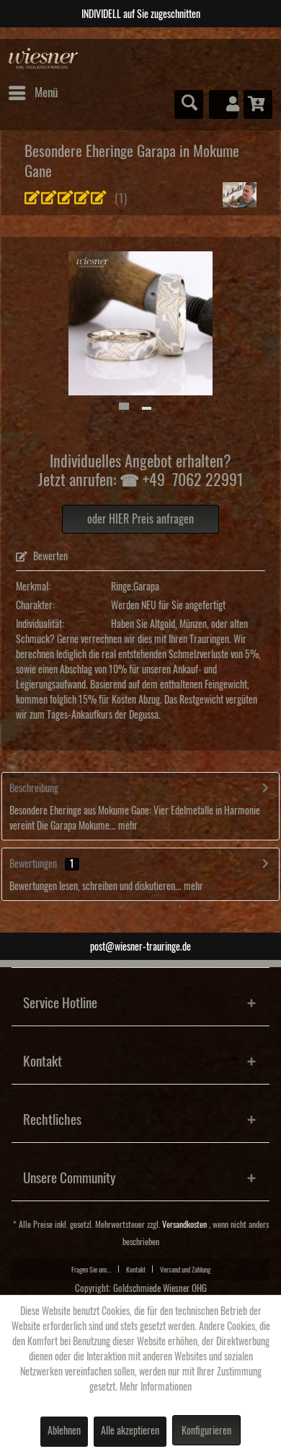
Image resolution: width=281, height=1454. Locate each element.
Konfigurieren (206, 1431)
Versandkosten (184, 1224)
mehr (127, 826)
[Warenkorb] (258, 104)
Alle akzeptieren (130, 1431)
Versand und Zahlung (185, 1269)
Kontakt (136, 1269)
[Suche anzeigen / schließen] (188, 104)
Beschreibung (33, 789)
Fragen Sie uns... (91, 1269)
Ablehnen (64, 1431)
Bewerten (49, 557)
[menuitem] (32, 92)
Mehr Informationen (156, 1387)
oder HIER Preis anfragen (140, 519)
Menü (46, 92)
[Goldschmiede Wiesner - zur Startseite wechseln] (43, 58)
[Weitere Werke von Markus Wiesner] (240, 194)
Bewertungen (33, 864)
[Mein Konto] (223, 104)
